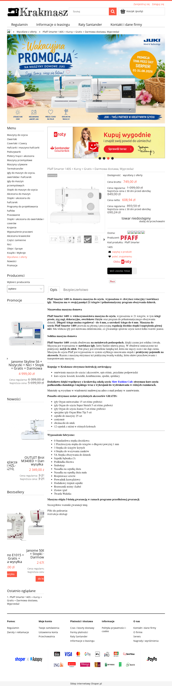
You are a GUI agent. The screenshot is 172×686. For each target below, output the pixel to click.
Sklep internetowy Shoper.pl (86, 683)
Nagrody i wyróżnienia (146, 640)
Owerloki (12, 139)
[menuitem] (19, 24)
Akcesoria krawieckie (18, 236)
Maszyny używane (17, 164)
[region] (106, 142)
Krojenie (11, 227)
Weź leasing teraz (120, 271)
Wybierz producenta (18, 282)
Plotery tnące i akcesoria (20, 156)
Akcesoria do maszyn (19, 193)
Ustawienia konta (48, 632)
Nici (9, 244)
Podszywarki (14, 151)
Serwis (137, 636)
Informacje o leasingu (82, 640)
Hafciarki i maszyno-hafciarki (23, 147)
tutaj (85, 505)
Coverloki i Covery (17, 143)
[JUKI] (86, 78)
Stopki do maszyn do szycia (22, 189)
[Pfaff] (129, 237)
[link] (106, 142)
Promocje (12, 265)
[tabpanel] (106, 406)
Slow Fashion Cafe (122, 381)
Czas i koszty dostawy (82, 627)
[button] (104, 239)
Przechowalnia (47, 636)
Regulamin (13, 627)
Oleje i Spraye (15, 248)
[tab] (100, 158)
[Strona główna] (37, 11)
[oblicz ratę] (122, 262)
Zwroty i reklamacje (18, 632)
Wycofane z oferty (17, 257)
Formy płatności (79, 632)
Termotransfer (15, 168)
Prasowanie (13, 214)
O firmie (137, 632)
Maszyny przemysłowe (19, 160)
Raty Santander (79, 636)
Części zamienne (16, 240)
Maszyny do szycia (17, 135)
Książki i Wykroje (16, 252)
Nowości (11, 261)
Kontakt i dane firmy (144, 627)
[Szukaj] (113, 11)
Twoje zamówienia (49, 627)
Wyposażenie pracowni (20, 231)
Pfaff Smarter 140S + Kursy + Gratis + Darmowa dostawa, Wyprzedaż (24, 600)
